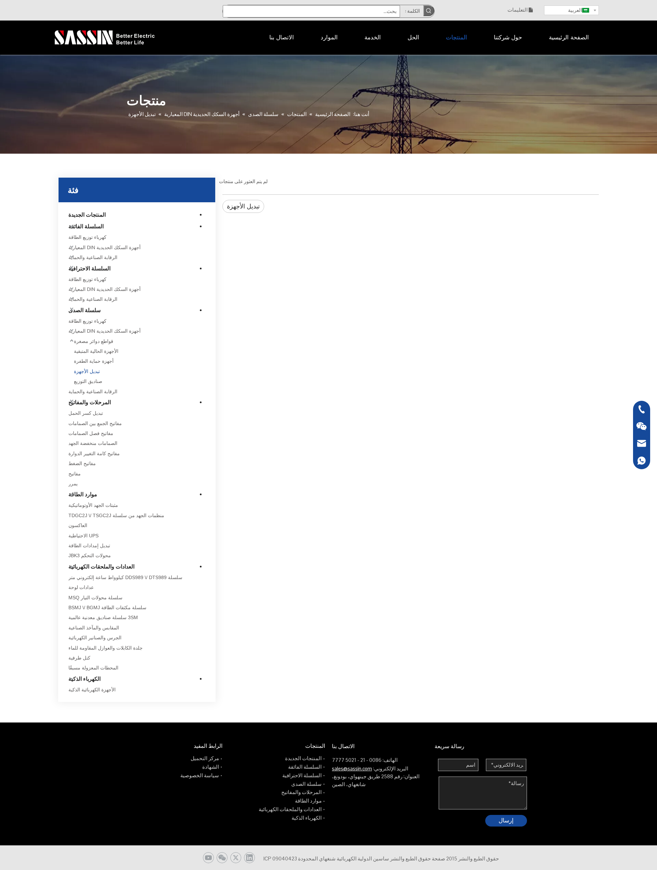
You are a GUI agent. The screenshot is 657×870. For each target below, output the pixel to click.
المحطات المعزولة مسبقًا (93, 667)
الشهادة (210, 767)
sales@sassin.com (352, 768)
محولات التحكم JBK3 (89, 555)
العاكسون (77, 525)
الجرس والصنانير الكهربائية (94, 637)
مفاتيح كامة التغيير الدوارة (94, 453)
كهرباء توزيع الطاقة (87, 237)
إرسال (506, 820)
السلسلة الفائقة (86, 226)
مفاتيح (74, 473)
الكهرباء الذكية (84, 679)
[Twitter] (235, 857)
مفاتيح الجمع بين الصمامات (95, 423)
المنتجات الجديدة (87, 215)
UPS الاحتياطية (83, 535)
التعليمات (517, 10)
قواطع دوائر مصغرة (93, 341)
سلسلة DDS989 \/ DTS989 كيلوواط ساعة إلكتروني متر (125, 577)
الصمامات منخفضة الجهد (92, 443)
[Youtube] (208, 857)
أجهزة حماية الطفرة (94, 361)
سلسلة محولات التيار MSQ (95, 597)
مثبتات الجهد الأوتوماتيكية (93, 505)
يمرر (73, 483)
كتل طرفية (79, 658)
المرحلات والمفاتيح (89, 402)
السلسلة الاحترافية (89, 268)
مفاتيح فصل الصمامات (90, 433)
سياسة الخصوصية (199, 775)
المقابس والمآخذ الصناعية (93, 627)
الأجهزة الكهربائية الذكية (92, 689)
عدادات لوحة (81, 587)
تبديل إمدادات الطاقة (89, 545)
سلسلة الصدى (84, 310)
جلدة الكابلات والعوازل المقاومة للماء (105, 648)
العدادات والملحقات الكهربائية (101, 567)
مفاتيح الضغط (82, 463)
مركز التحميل (205, 758)
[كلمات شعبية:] (428, 10)
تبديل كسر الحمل (85, 413)
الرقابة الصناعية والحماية (92, 257)
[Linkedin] (249, 857)
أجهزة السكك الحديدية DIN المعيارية (104, 247)
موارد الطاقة (82, 494)
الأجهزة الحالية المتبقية (96, 351)
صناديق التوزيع (88, 381)
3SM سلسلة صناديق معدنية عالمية (103, 617)
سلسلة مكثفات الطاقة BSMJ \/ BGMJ (107, 607)
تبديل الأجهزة (87, 371)
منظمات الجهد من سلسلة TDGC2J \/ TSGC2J (116, 515)
